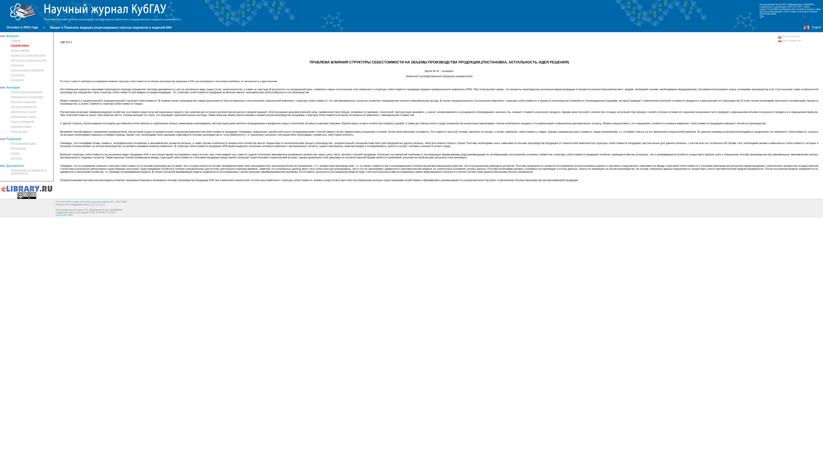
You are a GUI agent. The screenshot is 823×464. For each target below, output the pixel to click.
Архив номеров (20, 50)
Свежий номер (20, 45)
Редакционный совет (23, 143)
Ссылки (15, 153)
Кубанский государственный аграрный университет (86, 201)
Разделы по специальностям (28, 60)
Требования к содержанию (27, 96)
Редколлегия (18, 148)
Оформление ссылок (23, 116)
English (815, 27)
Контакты (16, 158)
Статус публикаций (22, 121)
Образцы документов (24, 106)
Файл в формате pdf (791, 41)
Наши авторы (19, 131)
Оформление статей (23, 111)
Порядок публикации (23, 101)
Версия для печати (791, 36)
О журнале (17, 65)
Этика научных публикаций (27, 70)
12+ (762, 16)
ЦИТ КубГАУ (97, 204)
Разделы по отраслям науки (28, 55)
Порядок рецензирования (26, 91)
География (17, 79)
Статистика (18, 75)
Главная (16, 40)
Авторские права (21, 126)
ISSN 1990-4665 (768, 14)
